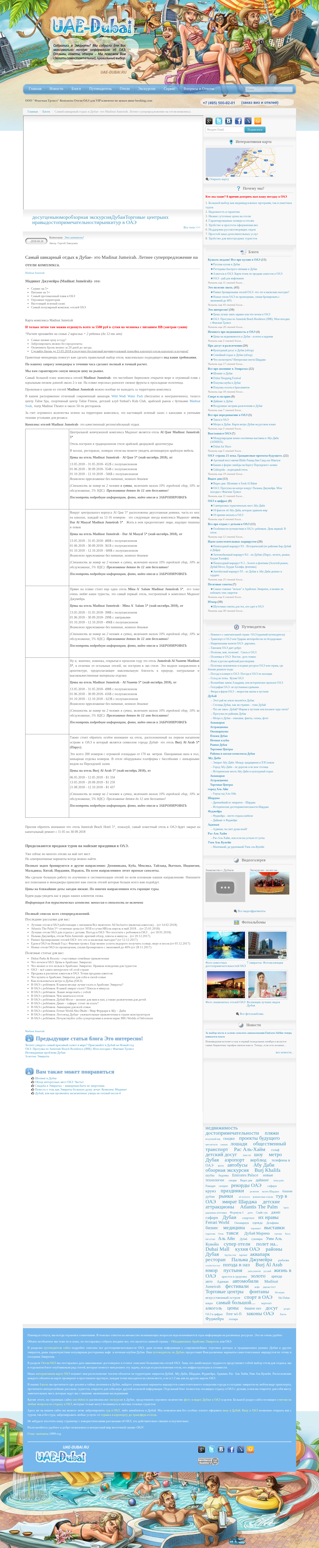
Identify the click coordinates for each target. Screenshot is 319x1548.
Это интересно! (74, 237)
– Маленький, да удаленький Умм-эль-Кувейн (237, 847)
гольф (275, 1150)
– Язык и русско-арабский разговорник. (231, 661)
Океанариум (241, 1223)
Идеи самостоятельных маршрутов (232, 541)
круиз (211, 1191)
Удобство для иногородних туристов (233, 238)
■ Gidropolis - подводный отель (229, 469)
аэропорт (235, 1160)
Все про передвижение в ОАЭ (228, 415)
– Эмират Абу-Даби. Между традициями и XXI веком (242, 762)
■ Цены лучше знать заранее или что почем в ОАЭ (240, 314)
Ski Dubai (284, 1297)
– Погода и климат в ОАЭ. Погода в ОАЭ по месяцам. (240, 673)
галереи (223, 1186)
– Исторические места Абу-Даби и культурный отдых (241, 771)
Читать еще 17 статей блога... (226, 363)
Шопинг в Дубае (45, 1078)
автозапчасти (212, 1144)
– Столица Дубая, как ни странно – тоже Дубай (238, 705)
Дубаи (118, 217)
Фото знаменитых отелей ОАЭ (225, 1002)
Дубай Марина (257, 1233)
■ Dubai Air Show (220, 446)
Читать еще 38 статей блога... (226, 610)
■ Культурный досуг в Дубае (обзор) (232, 350)
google (287, 1309)
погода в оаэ (236, 1265)
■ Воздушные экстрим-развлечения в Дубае (236, 406)
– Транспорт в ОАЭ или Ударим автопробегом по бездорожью (245, 639)
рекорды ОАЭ (246, 1185)
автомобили (246, 1281)
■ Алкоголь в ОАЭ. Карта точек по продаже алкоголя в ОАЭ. (246, 273)
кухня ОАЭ (247, 1249)
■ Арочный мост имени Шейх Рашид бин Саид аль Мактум (245, 460)
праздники (232, 1190)
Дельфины (272, 1223)
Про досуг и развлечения (225, 345)
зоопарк (233, 1319)
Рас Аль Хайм (217, 833)
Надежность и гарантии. (224, 211)
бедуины (224, 1175)
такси (232, 1233)
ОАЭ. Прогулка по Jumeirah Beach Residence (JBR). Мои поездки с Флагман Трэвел (79, 1049)
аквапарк (260, 1254)
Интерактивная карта (254, 141)
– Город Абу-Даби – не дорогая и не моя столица (239, 767)
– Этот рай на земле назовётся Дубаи (232, 700)
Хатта (283, 1314)
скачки (278, 1233)
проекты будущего (259, 1138)
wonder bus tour (213, 1265)
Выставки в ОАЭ (219, 433)
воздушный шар (213, 1139)
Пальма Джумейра (251, 1259)
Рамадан (210, 1186)
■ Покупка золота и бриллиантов (230, 387)
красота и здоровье (234, 1276)
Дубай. (244, 1239)
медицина (234, 1227)
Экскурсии (147, 89)
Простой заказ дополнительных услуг (233, 234)
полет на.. (267, 1244)
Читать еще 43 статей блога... (226, 304)
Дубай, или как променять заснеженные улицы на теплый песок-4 (77, 1093)
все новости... (285, 1052)
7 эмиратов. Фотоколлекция (265, 962)
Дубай (212, 696)
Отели (125, 89)
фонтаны (259, 1291)
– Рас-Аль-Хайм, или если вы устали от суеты (237, 838)
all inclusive (244, 1197)
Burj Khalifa (267, 1170)
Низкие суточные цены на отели (230, 216)
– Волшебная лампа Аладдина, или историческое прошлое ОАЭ (245, 682)
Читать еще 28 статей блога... (226, 327)
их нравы (268, 1217)
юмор (62, 217)
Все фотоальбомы (251, 1013)
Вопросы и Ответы (199, 89)
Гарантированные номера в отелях (231, 220)
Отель (220, 1234)
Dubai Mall (217, 1249)
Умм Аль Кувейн (219, 842)
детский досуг (221, 1154)
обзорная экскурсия (89, 217)
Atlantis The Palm (259, 1207)
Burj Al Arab (268, 1265)
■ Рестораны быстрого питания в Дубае (233, 269)
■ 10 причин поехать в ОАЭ (226, 515)
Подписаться (255, 129)
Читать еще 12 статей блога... (226, 536)
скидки (229, 1138)
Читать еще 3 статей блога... (225, 340)
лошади (238, 1144)
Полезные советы (220, 584)
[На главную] (92, 26)
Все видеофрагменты (251, 911)
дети (250, 1212)
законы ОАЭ (260, 1313)
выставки (274, 1227)
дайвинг (262, 1180)
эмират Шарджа (239, 1201)
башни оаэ (253, 1308)
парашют (256, 1228)
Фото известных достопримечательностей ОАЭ (226, 964)
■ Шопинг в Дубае (221, 373)
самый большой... (235, 1302)
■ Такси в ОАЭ (219, 419)
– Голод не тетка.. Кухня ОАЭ (226, 678)
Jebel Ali (247, 1155)
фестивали (237, 1286)
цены (50, 217)
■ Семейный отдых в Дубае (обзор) (231, 355)
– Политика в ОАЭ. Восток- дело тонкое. (232, 656)
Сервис (169, 89)
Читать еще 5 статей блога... (225, 450)
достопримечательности (72, 222)
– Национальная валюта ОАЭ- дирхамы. (232, 643)
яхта (221, 1165)
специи (233, 1180)
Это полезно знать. (220, 287)
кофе (257, 1286)
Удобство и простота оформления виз (233, 225)
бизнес (212, 1227)
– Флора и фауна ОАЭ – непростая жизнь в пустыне (238, 691)
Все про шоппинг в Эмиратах (228, 368)
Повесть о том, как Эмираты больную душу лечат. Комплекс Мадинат (80, 1089)
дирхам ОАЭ (269, 1287)
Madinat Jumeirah (35, 272)
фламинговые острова (263, 1197)
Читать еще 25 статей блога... (226, 579)
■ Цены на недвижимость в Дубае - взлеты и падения (241, 336)
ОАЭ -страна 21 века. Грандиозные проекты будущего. (245, 455)
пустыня (232, 1270)
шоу (258, 1154)
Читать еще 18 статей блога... (226, 391)
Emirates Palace (245, 1175)
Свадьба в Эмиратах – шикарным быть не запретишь (69, 1085)
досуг (38, 217)
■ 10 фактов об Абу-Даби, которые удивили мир (238, 510)
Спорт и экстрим (219, 396)
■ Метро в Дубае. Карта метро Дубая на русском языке (243, 424)
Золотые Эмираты (37, 1056)
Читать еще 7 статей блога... (225, 410)
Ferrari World (217, 1222)
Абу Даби (214, 758)
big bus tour (230, 1255)
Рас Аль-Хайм (249, 1149)
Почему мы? (253, 188)
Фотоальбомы (254, 922)
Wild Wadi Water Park (127, 396)
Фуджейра (215, 811)
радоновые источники (216, 1212)
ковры (209, 1303)
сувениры (256, 1239)
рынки (106, 222)
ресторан (216, 1259)
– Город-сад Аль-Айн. (223, 793)
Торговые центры (144, 217)
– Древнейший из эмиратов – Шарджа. (233, 802)
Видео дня (215, 478)
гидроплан (210, 1234)
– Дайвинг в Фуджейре (223, 820)
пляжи (272, 1133)
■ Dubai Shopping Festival (225, 378)
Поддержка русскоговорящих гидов (232, 229)
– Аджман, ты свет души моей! (228, 829)
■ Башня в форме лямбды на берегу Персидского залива (243, 465)
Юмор (212, 602)
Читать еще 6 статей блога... (225, 519)
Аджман (213, 824)
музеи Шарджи (270, 1191)
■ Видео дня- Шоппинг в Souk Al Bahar (233, 483)
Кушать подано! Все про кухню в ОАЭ (234, 259)
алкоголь (214, 1308)
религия (254, 1191)
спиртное (248, 1218)
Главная (35, 89)
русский (267, 1271)
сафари (272, 1186)
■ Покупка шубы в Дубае (225, 382)
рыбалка (283, 1260)
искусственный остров (223, 1297)
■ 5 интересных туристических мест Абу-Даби (237, 505)
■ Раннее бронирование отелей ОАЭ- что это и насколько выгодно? (249, 292)
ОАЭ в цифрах (217, 501)
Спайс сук (262, 1212)
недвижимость (222, 1128)
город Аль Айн (218, 789)
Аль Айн (226, 1238)
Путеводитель (100, 89)
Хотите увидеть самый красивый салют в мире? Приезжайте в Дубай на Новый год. (80, 1045)
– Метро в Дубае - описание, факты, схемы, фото (239, 718)
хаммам (224, 1144)
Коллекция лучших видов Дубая (263, 1003)
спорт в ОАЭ (258, 1297)
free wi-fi (234, 1314)
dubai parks (278, 1180)
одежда (257, 1223)
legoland (243, 1255)
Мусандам (279, 1292)
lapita (286, 1208)
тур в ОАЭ (125, 222)
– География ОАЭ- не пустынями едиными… (235, 687)
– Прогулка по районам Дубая (228, 713)
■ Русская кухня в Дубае (225, 264)
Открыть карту (219, 179)
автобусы (237, 1165)
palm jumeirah (254, 1271)
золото (258, 1276)
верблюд (258, 1159)
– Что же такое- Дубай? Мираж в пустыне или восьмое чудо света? (249, 709)
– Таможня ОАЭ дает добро (224, 648)
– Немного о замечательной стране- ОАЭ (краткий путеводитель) (246, 634)
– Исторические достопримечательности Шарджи (239, 807)
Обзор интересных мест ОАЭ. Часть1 (59, 1082)
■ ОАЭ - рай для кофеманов (227, 278)
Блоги (76, 89)
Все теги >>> (192, 227)
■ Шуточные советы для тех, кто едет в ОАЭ (237, 606)
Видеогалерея (254, 860)
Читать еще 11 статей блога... (226, 282)
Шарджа (214, 798)
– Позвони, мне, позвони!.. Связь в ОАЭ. (232, 652)
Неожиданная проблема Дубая (45, 1052)
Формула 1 (237, 1212)
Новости (56, 89)
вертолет (266, 1303)
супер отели (237, 1244)
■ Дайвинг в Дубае (221, 401)
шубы (210, 1175)
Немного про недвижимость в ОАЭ (231, 332)
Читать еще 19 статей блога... (226, 473)
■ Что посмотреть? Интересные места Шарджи (238, 359)
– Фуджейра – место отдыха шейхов (231, 815)
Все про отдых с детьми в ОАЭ (229, 524)
